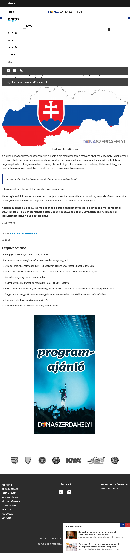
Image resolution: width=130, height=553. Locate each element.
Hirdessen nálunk (18, 10)
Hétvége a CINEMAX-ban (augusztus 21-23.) (27, 300)
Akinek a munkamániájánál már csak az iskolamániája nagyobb (36, 260)
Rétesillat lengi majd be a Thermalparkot (25, 277)
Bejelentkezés (121, 28)
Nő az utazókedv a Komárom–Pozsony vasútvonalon (31, 305)
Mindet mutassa (109, 488)
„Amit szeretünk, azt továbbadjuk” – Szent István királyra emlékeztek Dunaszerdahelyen (49, 266)
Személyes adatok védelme (54, 538)
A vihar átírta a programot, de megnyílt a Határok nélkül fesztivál (37, 283)
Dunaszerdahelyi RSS (21, 70)
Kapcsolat (8, 514)
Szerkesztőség (10, 489)
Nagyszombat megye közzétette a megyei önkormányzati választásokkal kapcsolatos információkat (55, 294)
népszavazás (17, 233)
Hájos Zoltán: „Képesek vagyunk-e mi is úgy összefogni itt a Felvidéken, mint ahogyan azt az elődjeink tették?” (59, 288)
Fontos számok (10, 506)
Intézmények (9, 493)
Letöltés (6, 518)
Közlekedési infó (11, 501)
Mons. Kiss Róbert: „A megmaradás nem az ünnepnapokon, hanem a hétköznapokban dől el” (51, 271)
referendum (31, 233)
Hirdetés (6, 510)
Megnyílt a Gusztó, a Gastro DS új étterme (27, 254)
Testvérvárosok (11, 497)
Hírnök (11, 3)
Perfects (7, 485)
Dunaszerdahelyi (8, 70)
